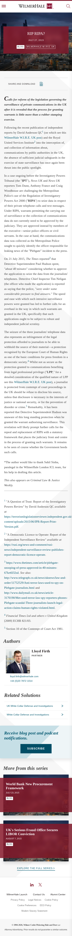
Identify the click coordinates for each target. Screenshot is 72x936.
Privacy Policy (18, 900)
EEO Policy (45, 905)
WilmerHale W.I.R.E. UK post (23, 137)
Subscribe (36, 748)
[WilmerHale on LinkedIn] (31, 884)
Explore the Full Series (35, 868)
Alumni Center (57, 894)
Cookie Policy (51, 900)
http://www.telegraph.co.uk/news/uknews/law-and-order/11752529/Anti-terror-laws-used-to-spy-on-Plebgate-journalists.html (35, 582)
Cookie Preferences (27, 905)
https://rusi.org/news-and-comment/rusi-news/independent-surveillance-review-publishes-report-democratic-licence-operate (34, 549)
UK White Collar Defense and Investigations (30, 706)
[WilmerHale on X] (40, 884)
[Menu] (4, 6)
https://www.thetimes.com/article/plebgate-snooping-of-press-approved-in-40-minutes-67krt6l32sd (31, 567)
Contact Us (39, 894)
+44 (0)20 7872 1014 (21, 681)
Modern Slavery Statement (34, 911)
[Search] (68, 6)
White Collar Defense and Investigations (28, 714)
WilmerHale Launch (17, 894)
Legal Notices (34, 900)
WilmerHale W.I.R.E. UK (41, 47)
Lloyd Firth (41, 651)
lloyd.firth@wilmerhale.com (24, 676)
